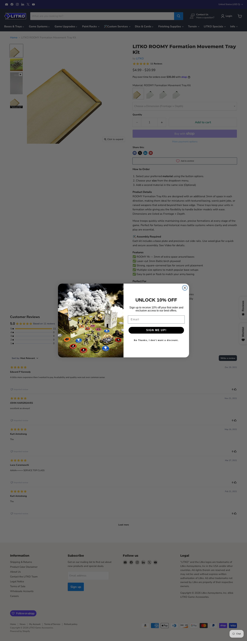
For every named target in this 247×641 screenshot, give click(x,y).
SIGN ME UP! (156, 330)
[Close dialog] (184, 287)
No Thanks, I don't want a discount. (156, 340)
